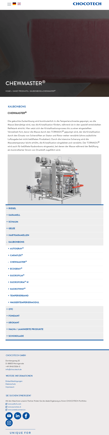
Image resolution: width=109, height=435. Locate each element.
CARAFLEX (16, 255)
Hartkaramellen (19, 235)
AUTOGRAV (17, 248)
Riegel (12, 208)
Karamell (14, 215)
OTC (11, 309)
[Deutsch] (15, 4)
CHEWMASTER (49, 91)
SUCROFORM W (19, 282)
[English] (19, 4)
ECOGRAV (16, 268)
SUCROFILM (17, 275)
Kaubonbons (35, 91)
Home (8, 91)
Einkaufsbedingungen (14, 381)
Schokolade (16, 336)
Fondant (14, 316)
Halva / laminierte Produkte (26, 329)
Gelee (12, 228)
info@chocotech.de (14, 369)
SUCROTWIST (18, 289)
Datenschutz (11, 384)
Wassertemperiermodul (24, 302)
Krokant (14, 323)
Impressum (10, 387)
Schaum (13, 222)
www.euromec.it (14, 407)
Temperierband (19, 296)
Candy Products (20, 91)
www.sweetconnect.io (16, 410)
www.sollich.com (14, 404)
